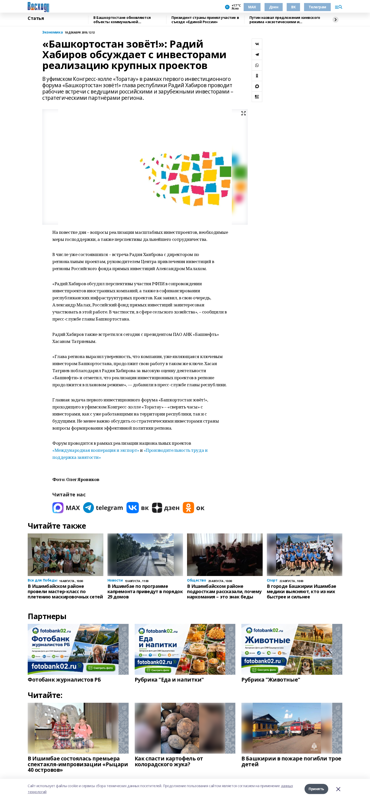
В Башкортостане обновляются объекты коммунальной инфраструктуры (122, 20)
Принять (316, 788)
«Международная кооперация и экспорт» (95, 450)
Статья (36, 18)
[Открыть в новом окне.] (66, 507)
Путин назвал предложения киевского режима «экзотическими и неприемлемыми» (284, 20)
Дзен (273, 7)
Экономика (52, 32)
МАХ (252, 7)
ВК (293, 7)
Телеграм (317, 7)
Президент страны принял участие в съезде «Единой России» (205, 20)
